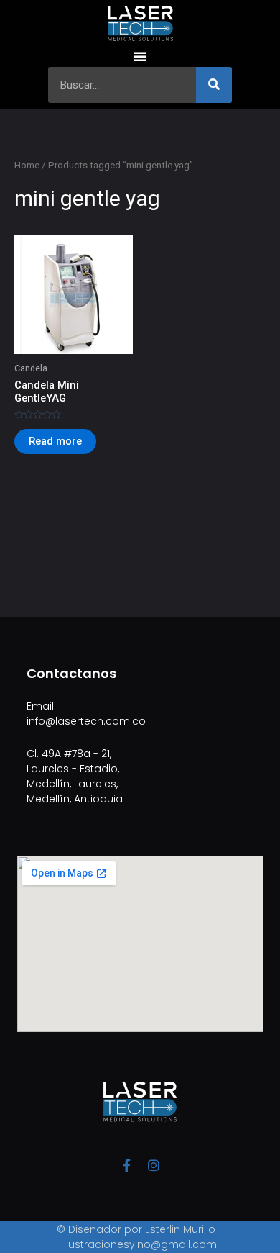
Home (26, 165)
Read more (55, 441)
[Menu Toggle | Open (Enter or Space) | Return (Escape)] (140, 56)
